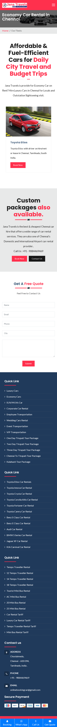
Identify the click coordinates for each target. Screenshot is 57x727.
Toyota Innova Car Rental (19, 487)
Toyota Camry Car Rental (19, 511)
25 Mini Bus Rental (16, 608)
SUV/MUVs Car (15, 402)
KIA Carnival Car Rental (18, 547)
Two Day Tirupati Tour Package (23, 444)
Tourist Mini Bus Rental (18, 590)
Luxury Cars (12, 390)
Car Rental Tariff (15, 614)
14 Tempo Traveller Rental (20, 578)
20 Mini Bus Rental (16, 602)
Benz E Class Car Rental (18, 523)
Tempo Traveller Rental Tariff (21, 626)
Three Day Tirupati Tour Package (23, 450)
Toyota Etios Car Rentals (19, 481)
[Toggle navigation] (53, 5)
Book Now (18, 165)
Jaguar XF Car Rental (17, 541)
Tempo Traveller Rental (18, 567)
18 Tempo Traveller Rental (20, 584)
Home (5, 30)
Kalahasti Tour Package (18, 461)
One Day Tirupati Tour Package (22, 438)
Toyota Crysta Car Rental (19, 493)
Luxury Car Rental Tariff (18, 620)
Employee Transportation (19, 414)
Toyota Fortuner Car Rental (20, 505)
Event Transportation (17, 426)
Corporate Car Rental (17, 408)
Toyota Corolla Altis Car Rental (22, 499)
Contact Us (37, 258)
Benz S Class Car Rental (18, 517)
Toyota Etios (18, 142)
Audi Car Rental (14, 529)
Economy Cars (14, 396)
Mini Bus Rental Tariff (17, 632)
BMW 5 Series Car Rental (19, 535)
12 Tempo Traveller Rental (20, 573)
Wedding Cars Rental (17, 420)
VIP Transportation (16, 432)
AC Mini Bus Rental (16, 596)
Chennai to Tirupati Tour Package (24, 455)
